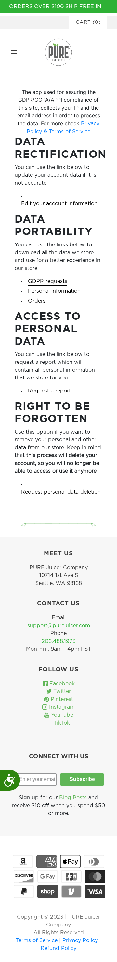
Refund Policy (58, 948)
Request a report (49, 390)
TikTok (61, 723)
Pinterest (61, 699)
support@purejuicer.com (58, 625)
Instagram (61, 707)
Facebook (61, 683)
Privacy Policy (80, 940)
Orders (37, 300)
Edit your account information (59, 203)
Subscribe (82, 779)
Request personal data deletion (61, 492)
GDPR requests (47, 281)
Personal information (54, 291)
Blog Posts (73, 797)
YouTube (61, 715)
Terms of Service (37, 940)
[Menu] (14, 52)
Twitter (61, 691)
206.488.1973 (59, 641)
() (88, 22)
